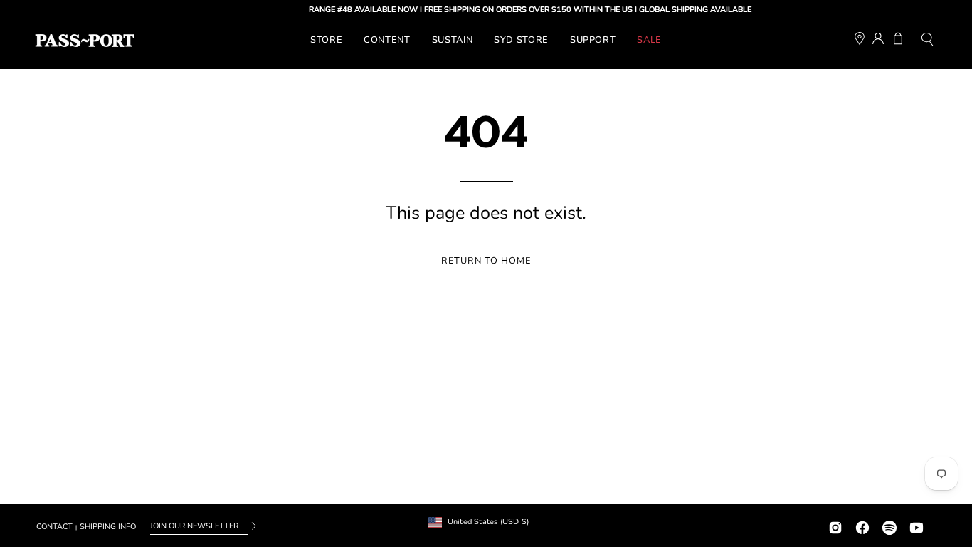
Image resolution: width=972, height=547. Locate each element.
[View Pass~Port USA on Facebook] (862, 526)
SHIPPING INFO (108, 526)
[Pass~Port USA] (84, 40)
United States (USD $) (488, 521)
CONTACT (54, 526)
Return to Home (485, 260)
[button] (927, 41)
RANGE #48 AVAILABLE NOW (357, 9)
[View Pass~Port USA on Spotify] (889, 526)
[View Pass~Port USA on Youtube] (916, 526)
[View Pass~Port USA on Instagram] (835, 526)
